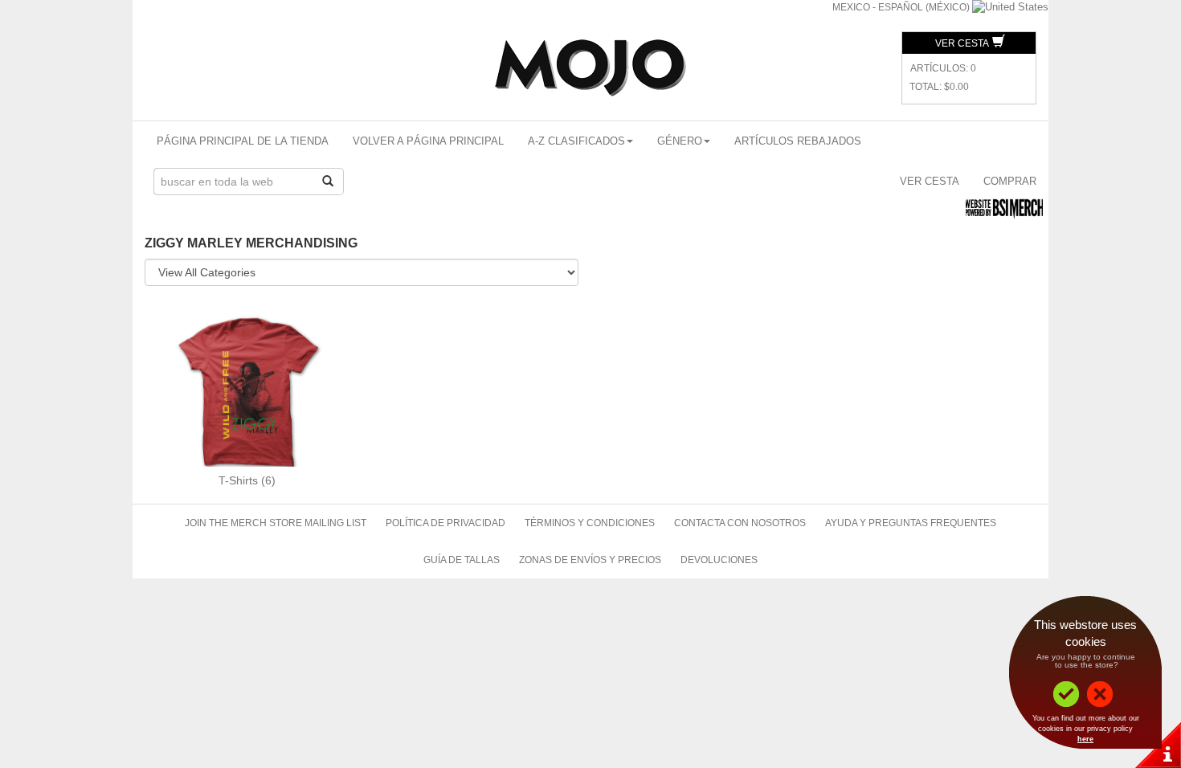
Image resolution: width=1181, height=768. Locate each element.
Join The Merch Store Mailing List (275, 523)
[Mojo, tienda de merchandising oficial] (590, 67)
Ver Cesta (963, 43)
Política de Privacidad (445, 523)
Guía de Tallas (461, 560)
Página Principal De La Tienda (243, 141)
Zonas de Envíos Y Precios (590, 560)
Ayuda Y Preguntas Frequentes (910, 523)
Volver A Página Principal (428, 141)
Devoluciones (719, 560)
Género (679, 141)
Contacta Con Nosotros (740, 523)
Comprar (1009, 181)
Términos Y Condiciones (590, 523)
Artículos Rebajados (797, 141)
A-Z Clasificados (576, 141)
